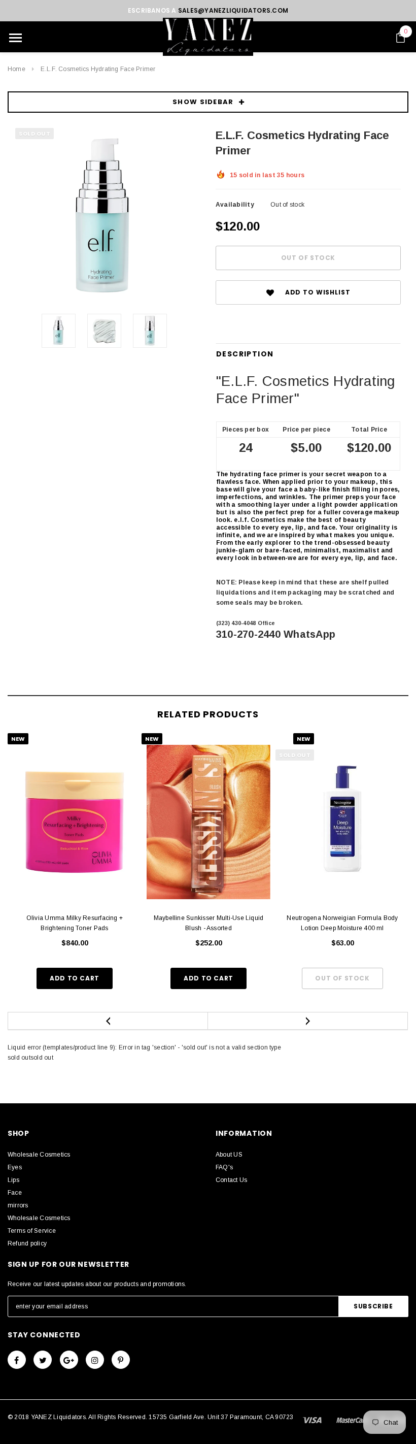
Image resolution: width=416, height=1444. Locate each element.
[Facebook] (17, 1360)
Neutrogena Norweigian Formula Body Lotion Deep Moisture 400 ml (342, 923)
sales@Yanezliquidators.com (233, 10)
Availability (235, 204)
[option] (104, 217)
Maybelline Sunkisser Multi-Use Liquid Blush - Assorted (209, 923)
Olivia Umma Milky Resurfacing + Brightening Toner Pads (74, 923)
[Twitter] (42, 1360)
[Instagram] (95, 1360)
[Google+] (69, 1360)
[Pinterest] (121, 1360)
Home (16, 69)
